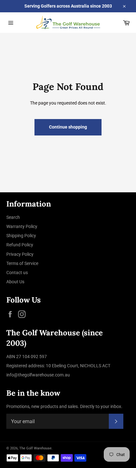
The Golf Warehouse (35, 448)
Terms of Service (22, 263)
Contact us (17, 272)
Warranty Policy (21, 226)
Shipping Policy (21, 235)
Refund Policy (19, 244)
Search (13, 217)
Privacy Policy (20, 254)
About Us (15, 281)
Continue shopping (68, 126)
